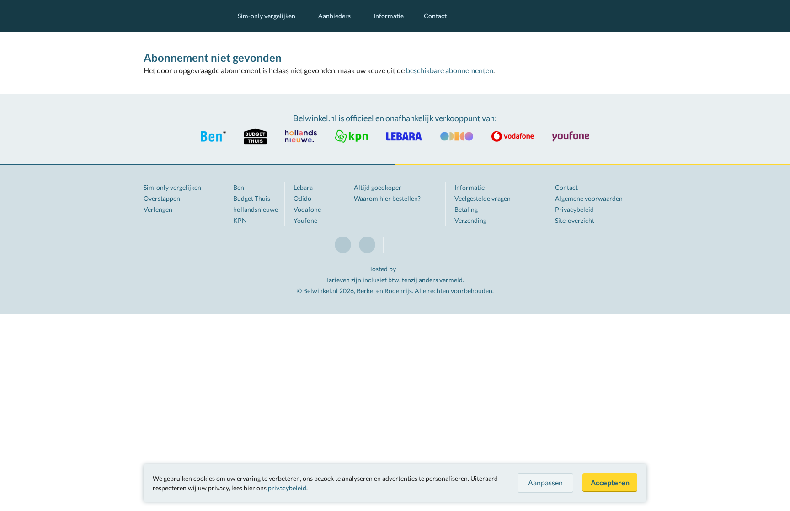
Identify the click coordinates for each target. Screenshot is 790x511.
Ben (238, 187)
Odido (302, 198)
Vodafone (307, 209)
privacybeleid (287, 488)
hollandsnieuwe (255, 209)
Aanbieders (334, 16)
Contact (435, 16)
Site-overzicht (574, 220)
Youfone (305, 220)
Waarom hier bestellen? (387, 198)
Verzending (470, 220)
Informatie (389, 16)
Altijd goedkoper (377, 187)
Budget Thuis (251, 198)
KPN (240, 220)
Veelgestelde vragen (482, 198)
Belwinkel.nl (181, 16)
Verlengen (158, 209)
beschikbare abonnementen (449, 70)
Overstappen (162, 198)
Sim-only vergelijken (266, 16)
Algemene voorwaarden (589, 198)
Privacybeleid (574, 209)
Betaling (466, 209)
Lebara (303, 187)
